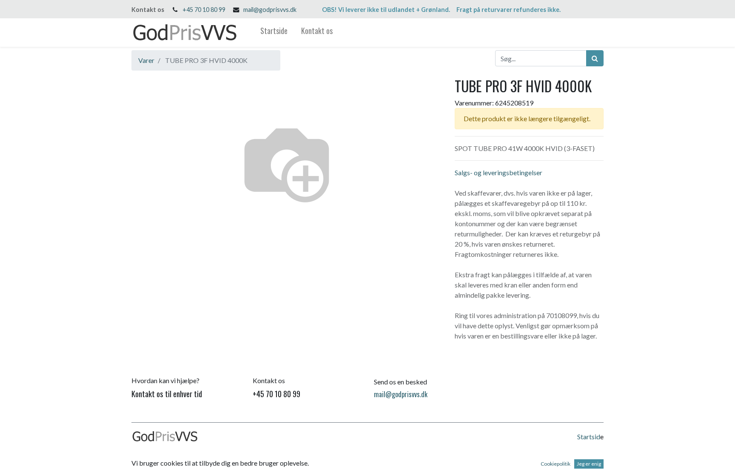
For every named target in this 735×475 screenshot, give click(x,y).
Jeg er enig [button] (589, 464)
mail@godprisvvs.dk (269, 9)
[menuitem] (274, 32)
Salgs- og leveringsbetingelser (498, 172)
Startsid (588, 436)
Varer (146, 60)
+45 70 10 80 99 (203, 9)
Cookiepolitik (555, 464)
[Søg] (595, 58)
